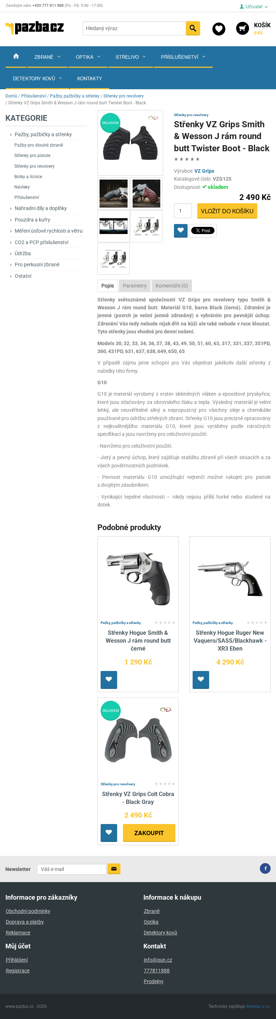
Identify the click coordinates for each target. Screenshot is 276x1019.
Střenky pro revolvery (34, 166)
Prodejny (154, 981)
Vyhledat (193, 28)
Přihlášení (17, 960)
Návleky (22, 187)
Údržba (23, 253)
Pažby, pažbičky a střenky (43, 134)
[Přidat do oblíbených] (181, 231)
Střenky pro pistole (32, 155)
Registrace (17, 970)
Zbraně (44, 56)
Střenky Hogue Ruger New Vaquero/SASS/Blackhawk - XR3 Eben (230, 640)
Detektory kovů (34, 78)
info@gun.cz (158, 960)
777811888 (157, 970)
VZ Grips (204, 171)
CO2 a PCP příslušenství (41, 242)
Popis (107, 286)
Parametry (135, 286)
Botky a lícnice (28, 176)
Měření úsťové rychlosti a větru (49, 231)
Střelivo (127, 56)
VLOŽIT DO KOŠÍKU (227, 211)
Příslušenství (179, 56)
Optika (84, 56)
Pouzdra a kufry (32, 220)
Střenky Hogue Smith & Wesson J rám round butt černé (138, 640)
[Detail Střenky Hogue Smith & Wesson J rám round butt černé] (138, 578)
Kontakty (89, 78)
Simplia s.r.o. (258, 1006)
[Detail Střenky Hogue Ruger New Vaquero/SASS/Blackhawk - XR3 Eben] (230, 578)
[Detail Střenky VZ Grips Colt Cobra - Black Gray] (138, 739)
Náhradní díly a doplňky (41, 208)
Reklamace (18, 932)
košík (262, 28)
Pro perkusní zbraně (37, 264)
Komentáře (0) (172, 286)
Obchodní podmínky (28, 911)
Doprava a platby (25, 922)
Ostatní (23, 276)
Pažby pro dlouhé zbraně (38, 145)
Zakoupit (149, 833)
